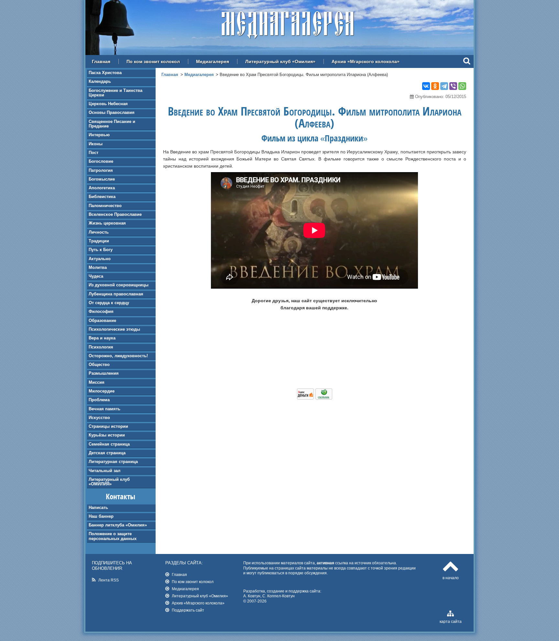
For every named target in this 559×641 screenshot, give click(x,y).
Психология (101, 347)
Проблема (99, 399)
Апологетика (102, 187)
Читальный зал (104, 470)
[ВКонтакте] (426, 86)
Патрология (101, 170)
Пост (93, 152)
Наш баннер (101, 516)
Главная (101, 61)
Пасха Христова (105, 72)
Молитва (98, 267)
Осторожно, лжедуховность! (118, 355)
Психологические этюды (114, 329)
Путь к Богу (101, 249)
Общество (99, 364)
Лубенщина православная (116, 294)
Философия (101, 311)
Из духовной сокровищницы (118, 284)
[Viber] (453, 86)
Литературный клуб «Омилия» (280, 61)
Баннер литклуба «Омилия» (118, 525)
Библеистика (102, 196)
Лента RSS (108, 580)
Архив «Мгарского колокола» (366, 61)
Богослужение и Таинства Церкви (115, 92)
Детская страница (107, 452)
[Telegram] (444, 86)
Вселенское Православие (115, 214)
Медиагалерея (212, 61)
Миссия (96, 382)
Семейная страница (109, 444)
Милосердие (102, 391)
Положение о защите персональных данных (113, 536)
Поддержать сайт (188, 610)
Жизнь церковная (107, 223)
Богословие (101, 161)
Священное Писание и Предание (112, 123)
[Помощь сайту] (314, 398)
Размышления (104, 373)
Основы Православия (112, 112)
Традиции (99, 240)
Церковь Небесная (108, 103)
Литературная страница (113, 461)
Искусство (99, 417)
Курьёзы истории (107, 435)
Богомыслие (102, 179)
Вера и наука (102, 338)
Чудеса (96, 276)
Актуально (100, 258)
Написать (98, 507)
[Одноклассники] (435, 86)
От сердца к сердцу (109, 302)
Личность (99, 232)
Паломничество (105, 205)
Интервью (99, 134)
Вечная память (104, 408)
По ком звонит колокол (153, 61)
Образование (102, 320)
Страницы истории (108, 426)
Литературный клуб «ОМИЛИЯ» (109, 481)
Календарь (100, 81)
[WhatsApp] (462, 86)
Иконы (96, 143)
